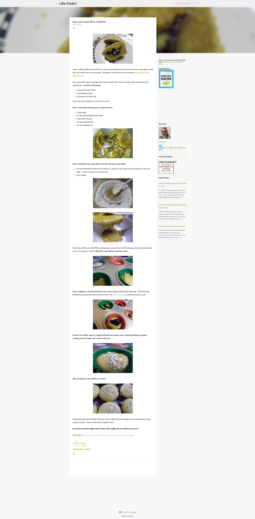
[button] (74, 28)
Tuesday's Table (99, 435)
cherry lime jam (118, 295)
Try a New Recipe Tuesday (109, 435)
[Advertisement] (113, 492)
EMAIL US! (162, 142)
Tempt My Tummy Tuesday (89, 435)
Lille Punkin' (68, 3)
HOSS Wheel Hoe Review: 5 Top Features (172, 226)
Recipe (88, 449)
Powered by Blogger (128, 512)
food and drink (78, 449)
